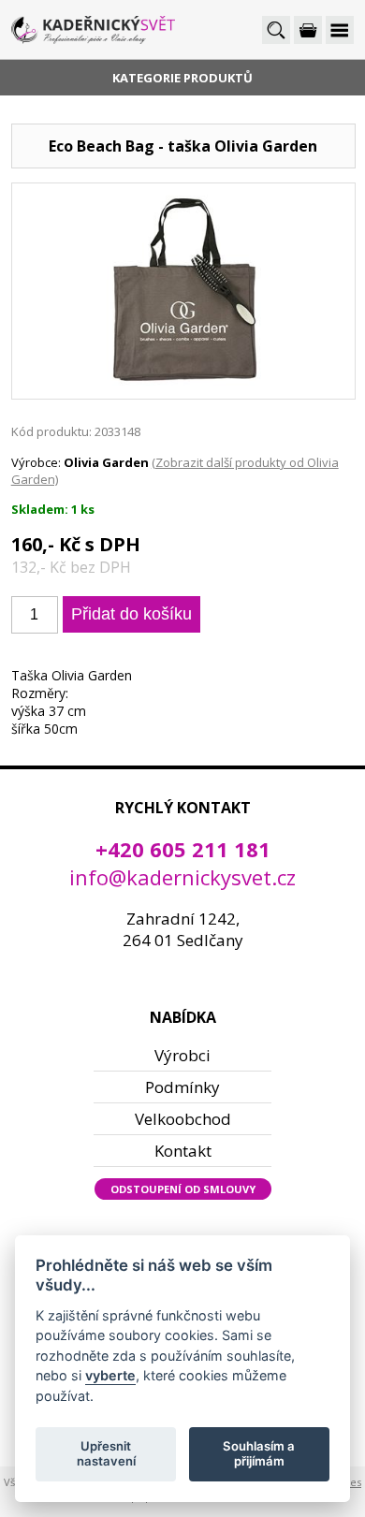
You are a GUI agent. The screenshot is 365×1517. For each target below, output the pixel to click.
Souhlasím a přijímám (259, 1453)
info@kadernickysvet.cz (182, 877)
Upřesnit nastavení (106, 1453)
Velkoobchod (183, 1119)
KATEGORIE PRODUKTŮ (182, 77)
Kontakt (183, 1150)
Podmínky (182, 1087)
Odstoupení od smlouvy (183, 1189)
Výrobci (182, 1055)
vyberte (110, 1375)
